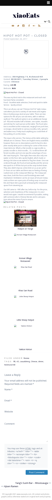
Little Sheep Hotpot (25, 320)
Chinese (34, 361)
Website (8, 411)
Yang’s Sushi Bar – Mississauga (31, 483)
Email (8, 400)
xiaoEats (26, 15)
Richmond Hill (9, 365)
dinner (40, 361)
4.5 (18, 361)
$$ (14, 361)
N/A (14, 88)
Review (26, 358)
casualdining (25, 361)
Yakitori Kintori (25, 349)
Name (8, 389)
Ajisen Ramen (11, 486)
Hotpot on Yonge (25, 228)
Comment (9, 423)
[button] (26, 51)
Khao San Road (25, 290)
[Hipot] (26, 92)
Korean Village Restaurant (25, 259)
